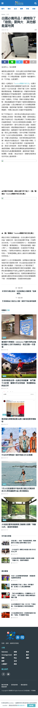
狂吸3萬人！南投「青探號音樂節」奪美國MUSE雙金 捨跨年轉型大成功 (23, 542)
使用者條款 (14, 685)
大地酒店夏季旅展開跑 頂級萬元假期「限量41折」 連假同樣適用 (19, 525)
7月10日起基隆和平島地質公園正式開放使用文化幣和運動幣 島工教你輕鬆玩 (18, 489)
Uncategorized (7, 655)
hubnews (5, 652)
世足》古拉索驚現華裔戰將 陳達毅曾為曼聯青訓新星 (23, 577)
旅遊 (33, 9)
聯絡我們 (4, 687)
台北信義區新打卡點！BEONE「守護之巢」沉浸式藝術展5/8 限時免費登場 (23, 605)
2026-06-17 (15, 580)
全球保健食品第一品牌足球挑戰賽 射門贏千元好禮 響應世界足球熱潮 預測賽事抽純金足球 (18, 383)
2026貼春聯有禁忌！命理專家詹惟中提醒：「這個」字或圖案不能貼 (23, 614)
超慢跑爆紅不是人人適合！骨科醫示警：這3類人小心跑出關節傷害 (22, 585)
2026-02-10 (15, 617)
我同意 (31, 705)
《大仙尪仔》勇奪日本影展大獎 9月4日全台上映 (23, 550)
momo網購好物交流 (21, 83)
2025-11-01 (15, 600)
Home (3, 14)
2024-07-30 (5, 30)
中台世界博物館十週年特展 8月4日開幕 (17, 454)
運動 (27, 658)
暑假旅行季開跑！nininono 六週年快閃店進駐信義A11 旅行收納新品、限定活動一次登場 (19, 344)
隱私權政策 (24, 685)
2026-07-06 (15, 545)
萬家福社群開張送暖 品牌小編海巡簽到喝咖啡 (19, 420)
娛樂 (3, 661)
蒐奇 (9, 9)
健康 (21, 9)
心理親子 (4, 664)
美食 (27, 9)
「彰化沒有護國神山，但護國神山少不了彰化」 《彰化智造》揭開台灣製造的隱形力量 (23, 595)
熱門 (3, 9)
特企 (15, 658)
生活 (15, 9)
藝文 (27, 655)
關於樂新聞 (5, 685)
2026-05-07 (15, 608)
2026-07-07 (5, 424)
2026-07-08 (5, 349)
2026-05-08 (15, 589)
